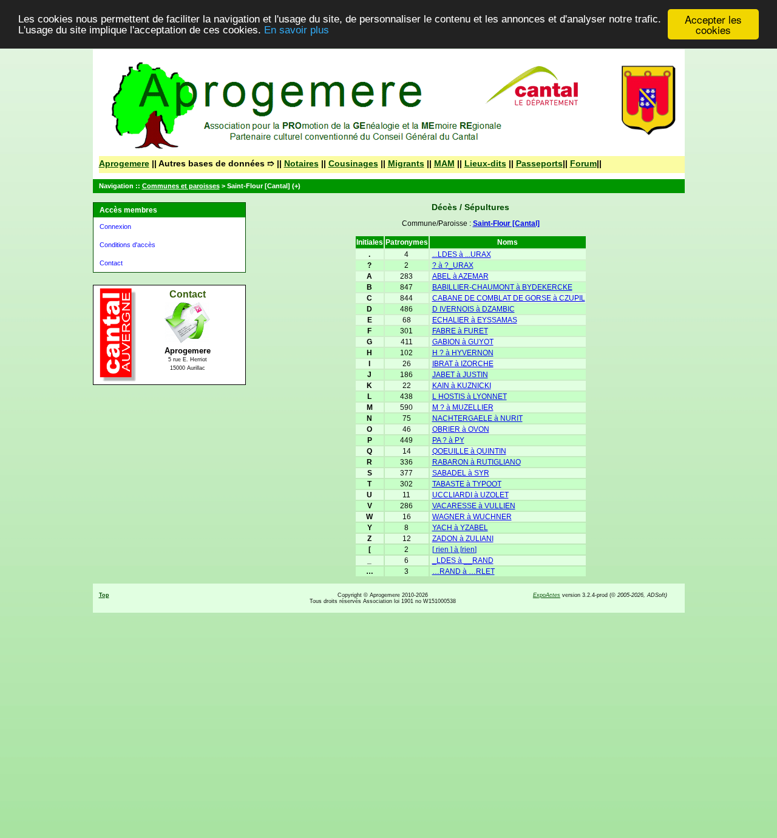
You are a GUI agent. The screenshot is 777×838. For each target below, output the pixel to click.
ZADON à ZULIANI (463, 538)
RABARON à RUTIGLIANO (476, 462)
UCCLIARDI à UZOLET (470, 495)
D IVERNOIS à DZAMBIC (473, 309)
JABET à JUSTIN (460, 374)
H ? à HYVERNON (463, 353)
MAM (444, 163)
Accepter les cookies (713, 24)
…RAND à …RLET (463, 571)
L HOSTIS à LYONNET (469, 396)
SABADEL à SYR (460, 473)
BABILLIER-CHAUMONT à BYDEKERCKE (502, 287)
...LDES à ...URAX (461, 254)
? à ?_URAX (452, 265)
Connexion (115, 226)
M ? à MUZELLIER (463, 407)
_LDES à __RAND (463, 560)
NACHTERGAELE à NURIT (477, 418)
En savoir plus (296, 30)
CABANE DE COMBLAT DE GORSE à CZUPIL (508, 298)
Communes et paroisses (181, 185)
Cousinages (353, 163)
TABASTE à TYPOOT (466, 484)
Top (104, 595)
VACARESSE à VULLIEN (473, 506)
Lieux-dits (485, 163)
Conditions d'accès (127, 244)
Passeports (539, 163)
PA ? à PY (448, 440)
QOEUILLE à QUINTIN (469, 451)
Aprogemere (124, 163)
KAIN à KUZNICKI (461, 385)
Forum (583, 163)
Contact (111, 263)
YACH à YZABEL (460, 527)
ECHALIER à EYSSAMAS (474, 320)
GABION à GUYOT (463, 342)
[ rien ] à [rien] (454, 549)
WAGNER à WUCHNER (472, 517)
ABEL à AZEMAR (460, 276)
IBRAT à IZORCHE (463, 363)
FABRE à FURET (460, 331)
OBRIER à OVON (460, 429)
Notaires (301, 163)
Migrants (406, 163)
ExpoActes (546, 595)
